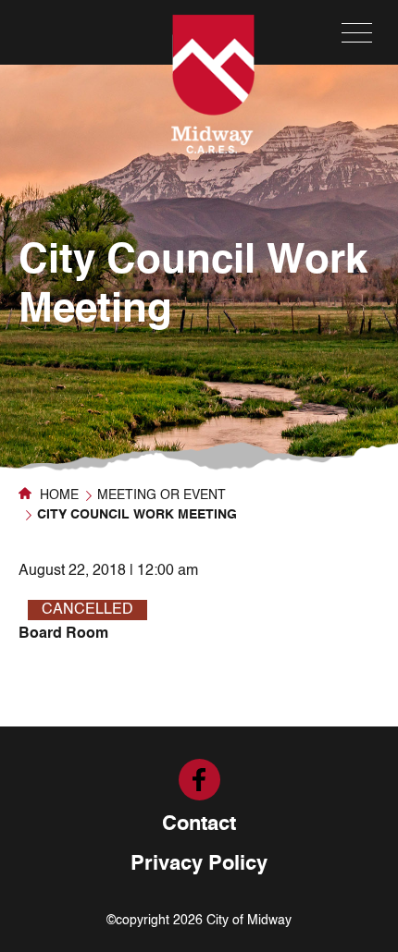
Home (57, 495)
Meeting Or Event (161, 495)
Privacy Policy (199, 864)
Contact (199, 824)
